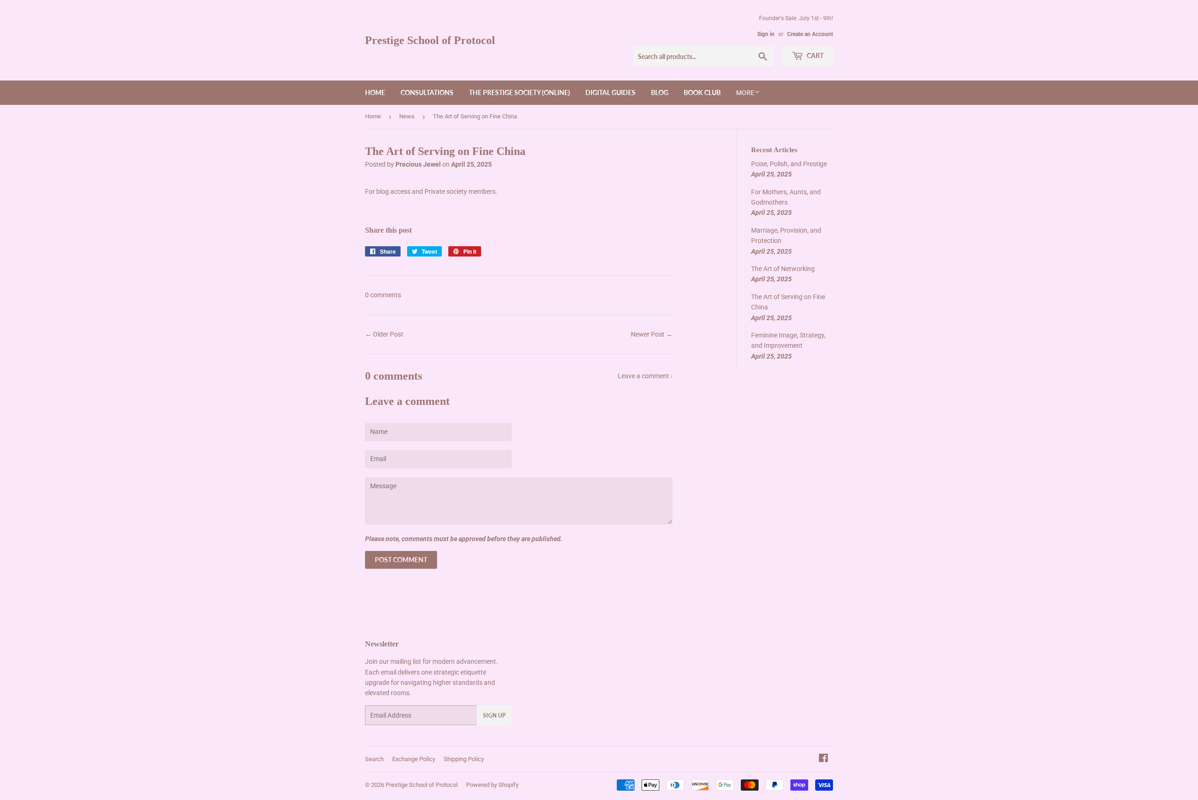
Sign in (765, 34)
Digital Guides (610, 92)
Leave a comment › (645, 376)
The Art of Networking (783, 268)
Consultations (427, 92)
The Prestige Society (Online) (519, 92)
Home (375, 92)
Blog (659, 92)
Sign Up (494, 715)
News (407, 116)
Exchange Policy (413, 759)
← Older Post (384, 334)
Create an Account (810, 34)
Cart (814, 55)
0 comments (383, 295)
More (745, 92)
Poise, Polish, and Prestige (789, 164)
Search (374, 759)
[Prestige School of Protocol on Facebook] (823, 759)
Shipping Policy (464, 759)
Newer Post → (651, 334)
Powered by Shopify (492, 784)
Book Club (702, 92)
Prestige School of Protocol (430, 40)
